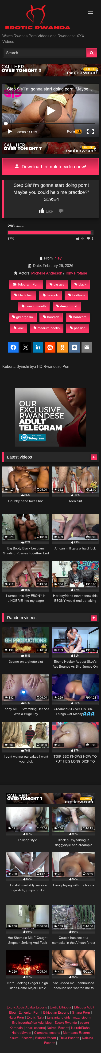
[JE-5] (50, 75)
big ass (59, 284)
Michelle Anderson (46, 273)
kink (20, 328)
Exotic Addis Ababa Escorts (27, 1007)
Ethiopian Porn (29, 1012)
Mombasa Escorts (76, 1032)
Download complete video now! (53, 166)
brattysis (78, 295)
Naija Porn (16, 1017)
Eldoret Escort (45, 1038)
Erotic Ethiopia (60, 1007)
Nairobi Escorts (58, 1028)
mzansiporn (82, 1017)
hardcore (80, 317)
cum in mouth (36, 306)
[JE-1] (50, 445)
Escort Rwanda (65, 1022)
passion (79, 328)
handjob (53, 317)
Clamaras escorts (47, 1032)
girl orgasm (24, 317)
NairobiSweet (21, 1032)
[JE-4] (50, 803)
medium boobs (49, 328)
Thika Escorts (69, 1038)
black (82, 284)
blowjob (52, 295)
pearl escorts (35, 1028)
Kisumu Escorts (20, 1038)
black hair (25, 295)
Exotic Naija (35, 1017)
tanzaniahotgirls (58, 1017)
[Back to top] (86, 1039)
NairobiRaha (80, 1028)
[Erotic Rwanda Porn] (41, 17)
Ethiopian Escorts (56, 1012)
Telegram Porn (28, 284)
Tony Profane (76, 273)
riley (58, 258)
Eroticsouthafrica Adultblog (32, 1022)
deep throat (68, 306)
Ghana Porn (81, 1012)
